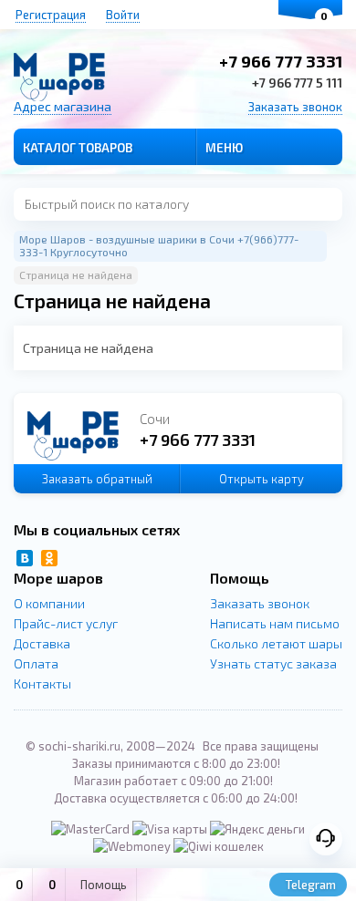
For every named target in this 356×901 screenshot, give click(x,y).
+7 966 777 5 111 (297, 82)
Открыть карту (261, 478)
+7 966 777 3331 (280, 61)
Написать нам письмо (275, 623)
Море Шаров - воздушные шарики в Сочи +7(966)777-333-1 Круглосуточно (158, 245)
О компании (49, 603)
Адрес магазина (62, 106)
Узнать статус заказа (273, 663)
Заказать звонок (295, 106)
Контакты (42, 683)
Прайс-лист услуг (66, 623)
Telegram (309, 884)
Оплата (36, 663)
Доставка (42, 643)
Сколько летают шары (276, 643)
